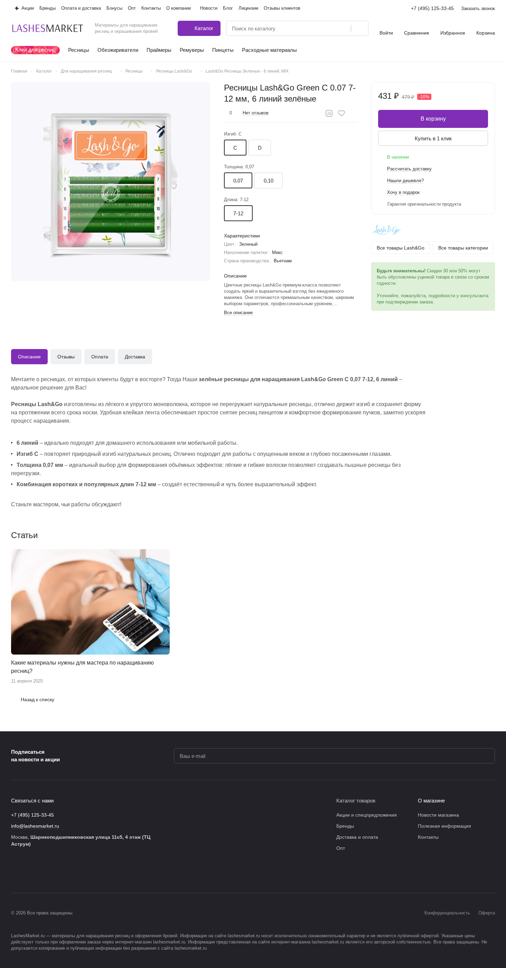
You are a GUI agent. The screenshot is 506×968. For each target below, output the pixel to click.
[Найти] (359, 28)
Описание (29, 356)
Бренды (345, 826)
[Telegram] (43, 872)
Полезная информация (444, 826)
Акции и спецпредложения (366, 815)
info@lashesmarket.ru (35, 826)
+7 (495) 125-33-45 (432, 8)
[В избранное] (341, 113)
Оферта (486, 912)
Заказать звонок (478, 8)
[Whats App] (70, 872)
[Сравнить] (329, 113)
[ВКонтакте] (15, 872)
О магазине (431, 800)
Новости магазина (438, 815)
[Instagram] (29, 872)
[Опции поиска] (328, 28)
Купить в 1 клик (433, 138)
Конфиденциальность (447, 912)
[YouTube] (57, 872)
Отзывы (66, 356)
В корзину (433, 119)
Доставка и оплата (357, 837)
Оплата (99, 356)
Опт (340, 848)
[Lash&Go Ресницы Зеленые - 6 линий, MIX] (110, 181)
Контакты (428, 837)
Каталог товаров (355, 800)
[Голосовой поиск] (343, 28)
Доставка (135, 356)
